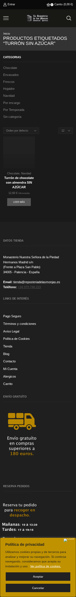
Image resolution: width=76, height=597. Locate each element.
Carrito (7, 384)
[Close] (69, 540)
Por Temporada (13, 110)
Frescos (9, 81)
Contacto (9, 361)
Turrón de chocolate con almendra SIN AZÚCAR (19, 182)
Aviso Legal (11, 331)
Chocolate (13, 173)
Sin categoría (12, 116)
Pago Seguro (12, 316)
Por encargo (11, 103)
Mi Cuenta (10, 369)
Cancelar (38, 588)
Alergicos (9, 376)
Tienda (7, 346)
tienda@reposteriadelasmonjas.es (36, 282)
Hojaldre (9, 88)
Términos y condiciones (19, 323)
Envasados (11, 75)
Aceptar (38, 576)
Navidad (26, 173)
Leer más (19, 202)
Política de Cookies (16, 338)
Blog (6, 354)
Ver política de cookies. (45, 566)
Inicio (6, 33)
